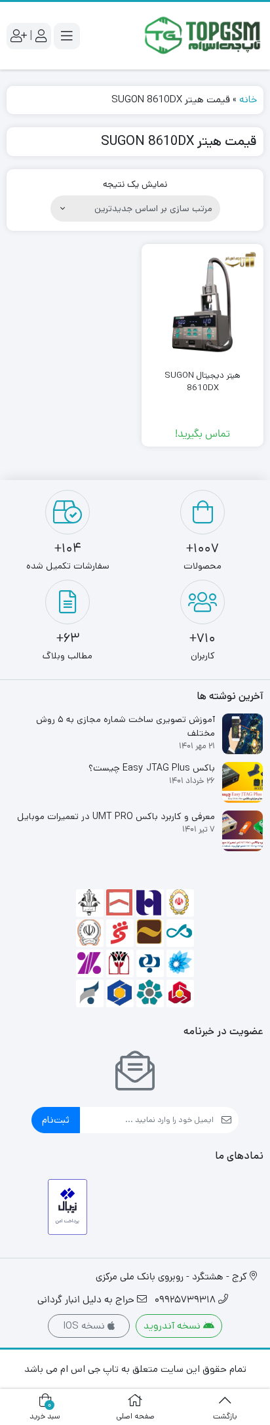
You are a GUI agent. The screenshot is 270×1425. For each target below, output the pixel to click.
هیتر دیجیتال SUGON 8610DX (202, 382)
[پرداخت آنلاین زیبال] (68, 1207)
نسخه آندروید (173, 1326)
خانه (248, 99)
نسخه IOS (85, 1326)
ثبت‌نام (55, 1120)
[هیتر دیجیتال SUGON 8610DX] (202, 305)
